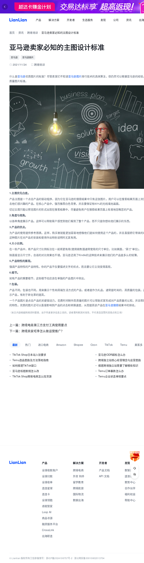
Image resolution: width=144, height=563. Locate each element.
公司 (115, 20)
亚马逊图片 (28, 57)
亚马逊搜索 (111, 305)
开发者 (71, 20)
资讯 (128, 20)
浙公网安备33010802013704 (89, 558)
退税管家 (47, 506)
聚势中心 (130, 482)
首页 (18, 19)
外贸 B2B (78, 476)
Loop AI (46, 512)
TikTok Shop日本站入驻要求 (29, 354)
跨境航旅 (78, 488)
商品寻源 (47, 518)
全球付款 (47, 476)
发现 (103, 20)
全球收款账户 (50, 470)
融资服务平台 (50, 524)
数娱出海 (78, 500)
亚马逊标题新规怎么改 (25, 371)
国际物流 (78, 494)
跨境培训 (32, 32)
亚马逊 (14, 57)
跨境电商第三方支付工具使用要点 (44, 325)
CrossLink (48, 530)
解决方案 (54, 20)
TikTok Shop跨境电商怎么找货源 (32, 376)
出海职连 (47, 536)
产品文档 (104, 470)
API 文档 (104, 476)
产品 (38, 20)
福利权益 (130, 494)
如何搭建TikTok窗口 (24, 365)
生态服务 (87, 20)
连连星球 (47, 488)
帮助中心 (130, 500)
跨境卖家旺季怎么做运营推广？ (43, 331)
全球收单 (47, 482)
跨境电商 (78, 470)
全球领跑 (47, 500)
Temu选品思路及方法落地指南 (30, 360)
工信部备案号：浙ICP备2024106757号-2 (51, 558)
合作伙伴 (130, 488)
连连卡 (46, 494)
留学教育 (78, 482)
